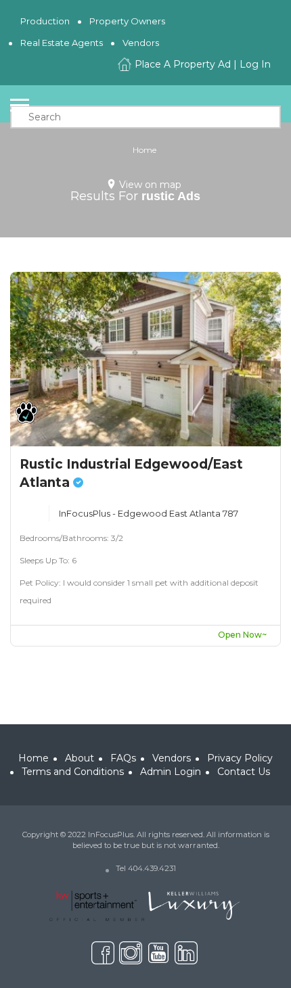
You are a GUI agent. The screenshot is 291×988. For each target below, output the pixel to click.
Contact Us (243, 772)
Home (144, 150)
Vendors (140, 42)
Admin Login (170, 772)
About (79, 758)
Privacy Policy (240, 758)
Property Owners (127, 21)
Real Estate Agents (61, 42)
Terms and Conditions (73, 772)
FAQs (123, 758)
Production (45, 21)
